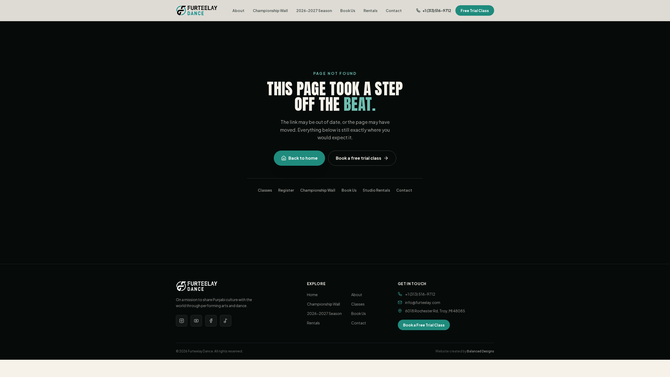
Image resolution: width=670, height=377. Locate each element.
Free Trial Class (475, 10)
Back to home (303, 158)
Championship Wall (270, 10)
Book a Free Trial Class (424, 325)
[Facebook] (211, 320)
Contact (394, 10)
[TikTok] (225, 320)
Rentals (370, 10)
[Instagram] (181, 320)
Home (312, 294)
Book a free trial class (358, 158)
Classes (265, 190)
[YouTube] (196, 320)
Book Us (347, 10)
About (238, 10)
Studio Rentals (376, 190)
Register (286, 190)
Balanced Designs (480, 351)
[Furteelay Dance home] (197, 10)
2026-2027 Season (314, 10)
